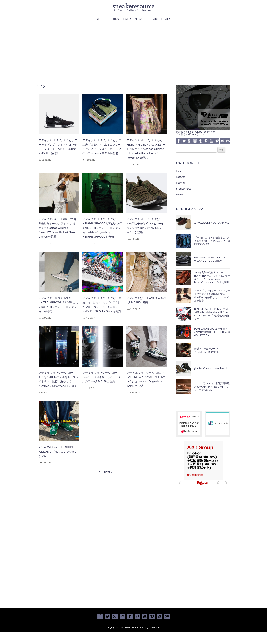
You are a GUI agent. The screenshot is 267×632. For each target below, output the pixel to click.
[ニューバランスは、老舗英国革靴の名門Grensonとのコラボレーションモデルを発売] (183, 386)
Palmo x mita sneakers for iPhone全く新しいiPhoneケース (195, 133)
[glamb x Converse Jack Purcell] (183, 368)
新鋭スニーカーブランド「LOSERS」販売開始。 (207, 350)
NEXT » (108, 472)
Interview (180, 182)
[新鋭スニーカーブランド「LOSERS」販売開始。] (183, 350)
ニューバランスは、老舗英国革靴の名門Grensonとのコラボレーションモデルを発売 (212, 386)
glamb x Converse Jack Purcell (210, 368)
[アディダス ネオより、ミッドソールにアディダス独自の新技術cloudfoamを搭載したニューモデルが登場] (183, 295)
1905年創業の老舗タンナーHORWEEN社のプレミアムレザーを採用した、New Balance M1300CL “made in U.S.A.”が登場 (212, 277)
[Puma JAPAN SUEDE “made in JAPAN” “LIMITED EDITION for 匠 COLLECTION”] (183, 332)
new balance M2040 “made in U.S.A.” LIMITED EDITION (209, 259)
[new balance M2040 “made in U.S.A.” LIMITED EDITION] (183, 259)
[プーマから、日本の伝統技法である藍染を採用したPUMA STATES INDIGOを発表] (183, 241)
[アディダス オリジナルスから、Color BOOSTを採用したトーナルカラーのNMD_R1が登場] (102, 365)
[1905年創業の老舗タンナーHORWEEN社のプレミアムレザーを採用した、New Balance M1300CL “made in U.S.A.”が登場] (183, 277)
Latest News (133, 19)
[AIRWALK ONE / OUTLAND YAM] (183, 222)
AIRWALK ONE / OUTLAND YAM (212, 222)
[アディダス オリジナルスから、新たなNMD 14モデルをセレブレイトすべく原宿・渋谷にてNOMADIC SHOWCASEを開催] (59, 365)
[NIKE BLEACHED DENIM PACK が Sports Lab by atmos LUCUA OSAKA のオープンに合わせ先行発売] (183, 314)
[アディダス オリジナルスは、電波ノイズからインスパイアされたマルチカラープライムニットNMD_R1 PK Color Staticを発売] (102, 291)
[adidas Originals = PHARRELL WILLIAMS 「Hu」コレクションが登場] (59, 440)
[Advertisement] (133, 52)
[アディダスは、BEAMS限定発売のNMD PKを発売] (146, 291)
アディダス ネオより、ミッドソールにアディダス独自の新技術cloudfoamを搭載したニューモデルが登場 (212, 295)
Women (180, 194)
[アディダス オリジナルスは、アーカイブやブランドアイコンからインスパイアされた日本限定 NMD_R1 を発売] (59, 133)
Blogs (114, 19)
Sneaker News (183, 188)
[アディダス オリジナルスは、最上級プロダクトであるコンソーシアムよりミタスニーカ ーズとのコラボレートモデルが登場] (102, 133)
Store (100, 19)
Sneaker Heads (159, 19)
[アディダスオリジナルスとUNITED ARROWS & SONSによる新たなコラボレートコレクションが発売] (59, 291)
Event (179, 171)
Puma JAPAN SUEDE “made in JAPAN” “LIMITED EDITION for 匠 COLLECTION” (212, 332)
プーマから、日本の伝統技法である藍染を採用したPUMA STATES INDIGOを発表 (212, 241)
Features (180, 176)
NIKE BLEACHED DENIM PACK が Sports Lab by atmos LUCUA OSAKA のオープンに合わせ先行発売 (211, 314)
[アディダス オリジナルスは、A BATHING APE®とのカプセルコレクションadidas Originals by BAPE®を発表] (146, 365)
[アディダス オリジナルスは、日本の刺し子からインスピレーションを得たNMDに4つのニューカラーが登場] (146, 212)
